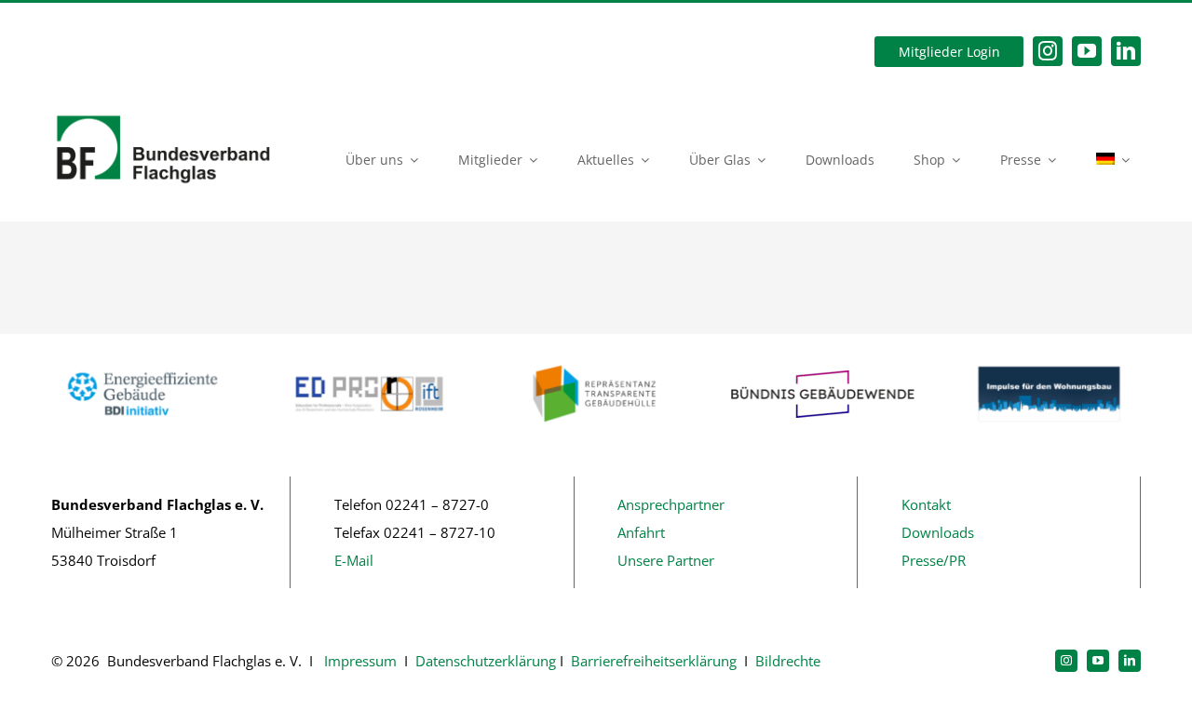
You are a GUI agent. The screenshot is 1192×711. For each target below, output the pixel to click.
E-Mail (353, 560)
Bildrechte (787, 660)
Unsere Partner (665, 560)
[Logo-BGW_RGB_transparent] (822, 377)
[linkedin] (1126, 51)
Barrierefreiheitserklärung (654, 660)
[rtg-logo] (596, 363)
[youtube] (1087, 51)
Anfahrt (641, 532)
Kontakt (926, 504)
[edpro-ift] (369, 363)
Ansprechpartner (671, 504)
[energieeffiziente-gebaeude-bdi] (143, 363)
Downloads (937, 532)
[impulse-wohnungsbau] (1049, 363)
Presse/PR (933, 560)
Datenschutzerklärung (485, 660)
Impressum (358, 660)
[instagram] (1048, 51)
